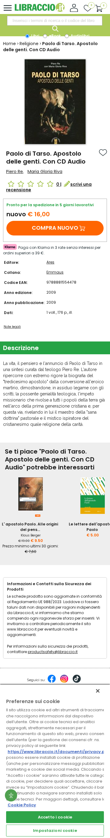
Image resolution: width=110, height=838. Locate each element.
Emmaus (55, 272)
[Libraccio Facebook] (51, 682)
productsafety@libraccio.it (53, 651)
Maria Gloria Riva (45, 171)
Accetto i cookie (55, 817)
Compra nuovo (55, 228)
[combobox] (54, 21)
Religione (29, 44)
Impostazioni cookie (55, 830)
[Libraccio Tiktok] (76, 682)
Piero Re (14, 171)
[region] (55, 761)
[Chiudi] (98, 691)
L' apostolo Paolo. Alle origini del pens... (30, 527)
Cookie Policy (22, 805)
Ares (50, 262)
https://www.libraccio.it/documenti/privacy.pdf (58, 752)
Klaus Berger (31, 535)
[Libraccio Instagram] (64, 682)
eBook (54, 35)
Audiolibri (79, 35)
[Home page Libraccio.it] (39, 10)
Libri (34, 35)
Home (9, 44)
